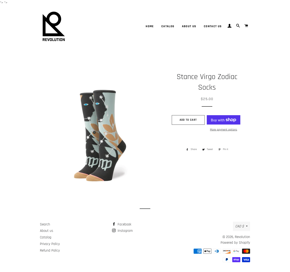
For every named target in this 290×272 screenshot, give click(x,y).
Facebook (124, 224)
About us (189, 26)
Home (150, 26)
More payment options (223, 130)
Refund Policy (50, 250)
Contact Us (213, 26)
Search (45, 224)
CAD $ (239, 226)
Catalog (168, 26)
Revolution (242, 237)
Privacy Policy (50, 244)
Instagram (125, 230)
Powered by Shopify (235, 242)
